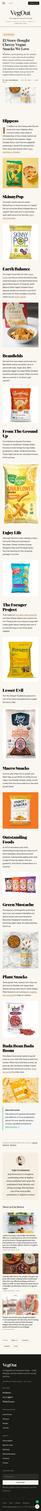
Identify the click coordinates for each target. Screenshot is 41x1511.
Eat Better (7, 1392)
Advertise (6, 1458)
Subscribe (20, 1482)
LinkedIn (6, 1346)
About (11, 3)
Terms (11, 1503)
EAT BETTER (8, 35)
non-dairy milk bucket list (26, 614)
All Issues (6, 1419)
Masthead (13, 1145)
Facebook (25, 1340)
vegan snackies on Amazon (18, 150)
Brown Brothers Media (10, 1507)
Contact (5, 1463)
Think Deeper (9, 1401)
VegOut (20, 12)
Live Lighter (8, 1397)
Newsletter (33, 3)
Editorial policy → (12, 1126)
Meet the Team (8, 1445)
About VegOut (7, 1440)
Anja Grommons (20, 1170)
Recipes (5, 1423)
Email (15, 1346)
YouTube (6, 1428)
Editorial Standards (9, 1454)
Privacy (5, 1503)
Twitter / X (14, 1340)
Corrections (26, 1503)
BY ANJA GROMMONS (10, 80)
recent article (20, 296)
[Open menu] (4, 3)
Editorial (17, 1503)
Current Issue (7, 1414)
